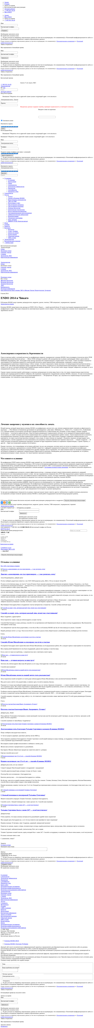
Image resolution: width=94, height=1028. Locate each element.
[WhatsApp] (9, 502)
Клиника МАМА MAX (11, 941)
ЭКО (2, 285)
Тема (3, 964)
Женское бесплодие (7, 280)
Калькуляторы (5, 921)
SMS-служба (5, 919)
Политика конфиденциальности (11, 888)
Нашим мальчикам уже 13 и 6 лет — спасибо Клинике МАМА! (26, 761)
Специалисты (5, 876)
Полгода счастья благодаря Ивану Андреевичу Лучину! (23, 709)
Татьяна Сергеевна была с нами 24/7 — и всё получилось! (24, 810)
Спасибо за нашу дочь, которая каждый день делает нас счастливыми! (29, 613)
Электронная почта (8, 976)
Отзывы (6, 4)
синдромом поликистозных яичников (56, 467)
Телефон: (3, 147)
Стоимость (4, 903)
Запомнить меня (8, 120)
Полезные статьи (6, 251)
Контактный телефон (7, 27)
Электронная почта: (7, 143)
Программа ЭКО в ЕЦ (8, 549)
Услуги (3, 901)
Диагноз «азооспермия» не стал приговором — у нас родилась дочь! (28, 574)
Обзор (3, 249)
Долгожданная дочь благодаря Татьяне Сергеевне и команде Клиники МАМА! (32, 729)
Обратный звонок (6, 918)
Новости (3, 909)
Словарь (3, 254)
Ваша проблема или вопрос (10, 967)
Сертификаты (5, 881)
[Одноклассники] (4, 502)
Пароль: (3, 103)
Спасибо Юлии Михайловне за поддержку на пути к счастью (25, 642)
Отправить (4, 30)
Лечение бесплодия (7, 284)
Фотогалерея (5, 911)
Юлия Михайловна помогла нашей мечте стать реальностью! (25, 675)
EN (4, 88)
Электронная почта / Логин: (9, 99)
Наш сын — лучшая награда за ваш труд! (17, 660)
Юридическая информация (9, 257)
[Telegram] (7, 502)
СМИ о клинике (6, 908)
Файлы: (3, 852)
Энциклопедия (5, 86)
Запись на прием (6, 914)
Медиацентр (5, 904)
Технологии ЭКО (6, 255)
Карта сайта (4, 885)
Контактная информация (8, 913)
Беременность (5, 287)
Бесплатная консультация (9, 916)
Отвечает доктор (6, 252)
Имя (2, 23)
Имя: (2, 140)
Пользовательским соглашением (65, 41)
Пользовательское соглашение (10, 886)
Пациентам (4, 880)
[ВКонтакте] (2, 502)
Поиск (3, 923)
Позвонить (4, 1026)
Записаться (4, 58)
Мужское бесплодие (7, 282)
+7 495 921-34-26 (9, 10)
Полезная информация (8, 288)
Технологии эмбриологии (9, 878)
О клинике (4, 875)
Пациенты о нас (6, 883)
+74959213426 (8, 242)
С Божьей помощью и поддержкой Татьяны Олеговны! (23, 795)
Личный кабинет (6, 91)
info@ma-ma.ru (5, 529)
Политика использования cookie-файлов (13, 890)
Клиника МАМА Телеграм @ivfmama (16, 944)
